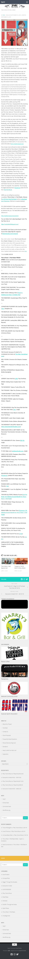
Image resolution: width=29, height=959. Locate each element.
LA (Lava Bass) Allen (7, 835)
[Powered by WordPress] (9, 950)
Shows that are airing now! (9, 743)
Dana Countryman (7, 844)
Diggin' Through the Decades (10, 882)
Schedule (5, 901)
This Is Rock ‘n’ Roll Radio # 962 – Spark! (13, 839)
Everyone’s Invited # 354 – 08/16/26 (12, 777)
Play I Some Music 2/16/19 (21, 835)
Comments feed (7, 806)
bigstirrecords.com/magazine (10, 233)
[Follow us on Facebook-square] (22, 579)
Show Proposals (7, 735)
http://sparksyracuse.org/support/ (10, 216)
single (20, 533)
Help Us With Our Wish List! (9, 750)
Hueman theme (22, 950)
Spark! (3, 2)
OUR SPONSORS (7, 889)
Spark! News (6, 908)
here (25, 251)
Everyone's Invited (7, 886)
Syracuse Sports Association (9, 714)
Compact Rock (6, 878)
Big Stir (22, 440)
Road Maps (5, 897)
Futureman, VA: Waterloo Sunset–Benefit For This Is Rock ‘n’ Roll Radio (14, 512)
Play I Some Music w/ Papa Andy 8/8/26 (13, 785)
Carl (4, 15)
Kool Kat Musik (8, 190)
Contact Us (5, 731)
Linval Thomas (6, 831)
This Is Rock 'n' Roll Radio (8, 10)
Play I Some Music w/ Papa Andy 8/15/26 (13, 781)
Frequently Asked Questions (10, 739)
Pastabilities (4, 679)
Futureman (17, 187)
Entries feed (6, 802)
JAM (16, 378)
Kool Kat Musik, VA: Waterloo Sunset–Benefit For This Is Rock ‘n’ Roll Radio (14, 496)
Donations (5, 746)
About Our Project (7, 724)
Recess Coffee (5, 661)
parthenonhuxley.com (17, 451)
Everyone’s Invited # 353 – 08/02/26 (12, 788)
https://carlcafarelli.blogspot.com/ (9, 224)
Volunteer (5, 728)
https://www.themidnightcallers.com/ (11, 426)
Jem (3, 308)
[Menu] (27, 2)
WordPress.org (6, 810)
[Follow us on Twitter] (27, 579)
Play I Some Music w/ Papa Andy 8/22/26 (13, 773)
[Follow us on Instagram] (24, 579)
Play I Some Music (7, 893)
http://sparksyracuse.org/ (17, 144)
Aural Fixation (6, 874)
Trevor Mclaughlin (7, 827)
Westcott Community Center (9, 696)
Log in (4, 799)
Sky (7, 486)
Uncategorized (6, 915)
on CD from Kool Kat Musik (9, 199)
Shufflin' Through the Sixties (10, 904)
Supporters (5, 754)
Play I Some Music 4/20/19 (20, 827)
